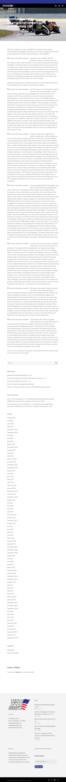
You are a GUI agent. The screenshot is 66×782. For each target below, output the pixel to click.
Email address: (39, 756)
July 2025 (10, 435)
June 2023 (10, 476)
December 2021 (12, 520)
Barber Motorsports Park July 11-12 (18, 381)
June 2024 (10, 453)
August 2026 (11, 418)
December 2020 (12, 547)
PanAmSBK (12, 30)
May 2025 (10, 441)
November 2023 (12, 465)
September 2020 (12, 553)
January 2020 (11, 573)
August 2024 (11, 450)
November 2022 (12, 491)
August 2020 (11, 556)
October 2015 (11, 635)
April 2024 (10, 456)
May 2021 (10, 532)
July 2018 (10, 611)
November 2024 (12, 447)
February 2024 (11, 459)
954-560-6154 (17, 728)
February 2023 (11, 485)
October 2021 (11, 523)
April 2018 (10, 620)
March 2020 (11, 567)
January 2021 (11, 544)
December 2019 (12, 576)
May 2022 (10, 509)
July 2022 (10, 503)
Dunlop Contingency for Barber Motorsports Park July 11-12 (26, 378)
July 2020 (10, 559)
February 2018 (11, 623)
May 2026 (10, 427)
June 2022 (10, 506)
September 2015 (12, 638)
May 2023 (10, 479)
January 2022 (11, 518)
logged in (19, 672)
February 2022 (11, 515)
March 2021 (11, 538)
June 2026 (10, 424)
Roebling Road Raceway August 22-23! (19, 375)
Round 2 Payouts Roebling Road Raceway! (20, 384)
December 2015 (12, 632)
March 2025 (11, 444)
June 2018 (10, 614)
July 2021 (10, 526)
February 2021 (11, 541)
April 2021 (10, 535)
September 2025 (12, 432)
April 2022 (10, 512)
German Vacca (11, 404)
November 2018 (12, 606)
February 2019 (11, 597)
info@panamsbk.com (15, 725)
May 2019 (10, 591)
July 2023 (10, 474)
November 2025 (12, 430)
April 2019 (10, 594)
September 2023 (12, 468)
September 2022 (12, 497)
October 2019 (11, 582)
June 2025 (10, 438)
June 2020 (10, 562)
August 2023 (11, 471)
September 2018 (12, 608)
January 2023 (11, 488)
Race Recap (10, 650)
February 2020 (11, 570)
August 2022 (11, 500)
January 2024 (11, 462)
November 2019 (12, 579)
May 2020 (10, 564)
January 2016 (11, 629)
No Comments (17, 35)
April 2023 (10, 482)
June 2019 (10, 588)
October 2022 (11, 494)
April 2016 (10, 626)
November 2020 (12, 550)
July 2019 (10, 585)
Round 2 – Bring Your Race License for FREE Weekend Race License (28, 387)
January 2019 (11, 600)
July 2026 (10, 421)
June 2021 (10, 529)
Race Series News (37, 30)
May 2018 (10, 617)
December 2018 (12, 603)
